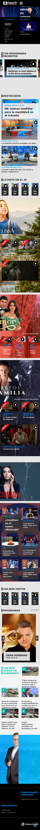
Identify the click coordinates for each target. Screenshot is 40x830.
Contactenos (6, 810)
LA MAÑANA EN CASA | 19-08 (12, 167)
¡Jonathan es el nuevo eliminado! (12, 524)
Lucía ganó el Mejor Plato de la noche (30, 525)
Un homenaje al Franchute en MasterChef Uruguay (29, 553)
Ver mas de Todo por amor (30, 333)
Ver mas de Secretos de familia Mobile (26, 399)
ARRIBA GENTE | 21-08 (14, 105)
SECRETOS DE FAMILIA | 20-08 (28, 414)
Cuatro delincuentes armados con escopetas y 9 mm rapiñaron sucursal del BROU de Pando (30, 727)
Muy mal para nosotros (7, 352)
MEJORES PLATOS (28, 520)
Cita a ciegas (32, 352)
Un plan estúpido (27, 255)
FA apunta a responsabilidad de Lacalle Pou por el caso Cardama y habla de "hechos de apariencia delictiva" (30, 707)
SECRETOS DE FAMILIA (8, 414)
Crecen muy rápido (11, 449)
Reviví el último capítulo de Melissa (9, 256)
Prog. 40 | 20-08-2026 (8, 548)
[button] (3, 12)
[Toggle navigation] (21, 3)
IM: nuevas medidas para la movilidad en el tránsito (19, 112)
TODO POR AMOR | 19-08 (19, 346)
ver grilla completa (8, 24)
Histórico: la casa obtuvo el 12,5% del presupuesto (22, 72)
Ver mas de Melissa (32, 237)
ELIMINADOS (9, 516)
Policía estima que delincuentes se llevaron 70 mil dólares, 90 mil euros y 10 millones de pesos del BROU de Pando (10, 728)
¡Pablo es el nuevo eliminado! (7, 574)
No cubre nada (19, 353)
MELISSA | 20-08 (29, 251)
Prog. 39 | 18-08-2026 (30, 547)
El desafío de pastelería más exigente (9, 553)
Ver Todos (34, 610)
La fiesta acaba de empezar (9, 418)
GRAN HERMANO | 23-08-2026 (18, 68)
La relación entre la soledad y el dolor (19, 143)
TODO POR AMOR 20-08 (6, 346)
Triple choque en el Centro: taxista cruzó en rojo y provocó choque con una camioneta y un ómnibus (29, 686)
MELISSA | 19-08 (9, 283)
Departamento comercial (29, 799)
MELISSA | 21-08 (9, 251)
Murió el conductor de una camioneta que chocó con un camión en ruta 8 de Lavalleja (10, 705)
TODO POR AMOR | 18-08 (32, 346)
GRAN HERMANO (16, 655)
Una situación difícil (11, 285)
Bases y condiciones (8, 812)
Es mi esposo (28, 417)
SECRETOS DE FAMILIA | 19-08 (14, 447)
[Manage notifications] (35, 825)
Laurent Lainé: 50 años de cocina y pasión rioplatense (17, 170)
